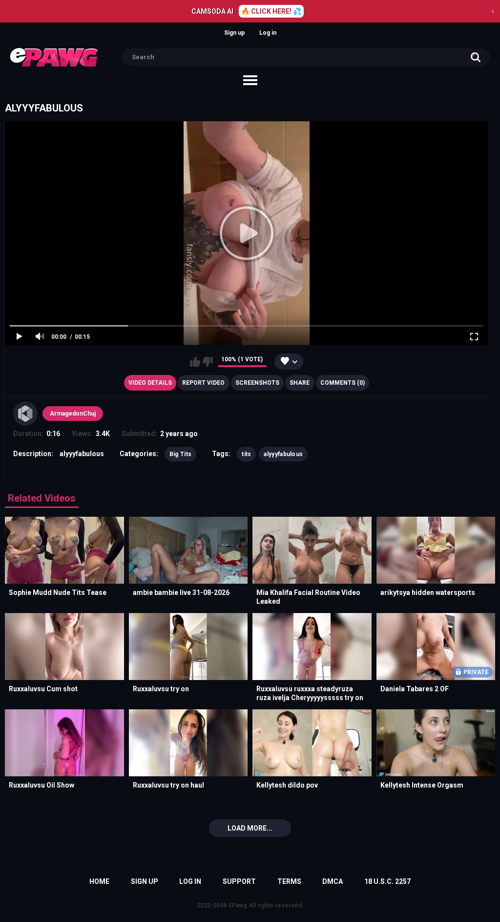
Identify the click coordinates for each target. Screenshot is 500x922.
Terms (289, 881)
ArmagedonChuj (73, 413)
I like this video (195, 362)
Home (99, 881)
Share (300, 382)
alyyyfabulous (283, 454)
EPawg (238, 905)
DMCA (332, 881)
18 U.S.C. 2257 (387, 881)
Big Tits (180, 454)
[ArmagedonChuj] (25, 413)
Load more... (250, 828)
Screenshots (257, 382)
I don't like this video (208, 362)
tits (246, 454)
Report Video (203, 382)
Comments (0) (342, 382)
